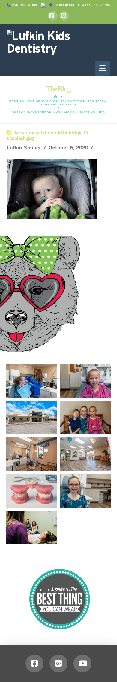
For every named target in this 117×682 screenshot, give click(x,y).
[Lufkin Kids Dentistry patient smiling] (85, 381)
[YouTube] (64, 16)
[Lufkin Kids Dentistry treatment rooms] (31, 454)
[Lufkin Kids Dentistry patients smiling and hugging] (85, 418)
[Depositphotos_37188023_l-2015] (31, 491)
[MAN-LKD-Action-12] (31, 528)
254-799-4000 (23, 5)
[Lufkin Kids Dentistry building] (31, 418)
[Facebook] (53, 16)
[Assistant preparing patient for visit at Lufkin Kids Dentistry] (31, 381)
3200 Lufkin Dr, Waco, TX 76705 (81, 5)
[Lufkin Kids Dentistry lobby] (85, 454)
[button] (102, 68)
